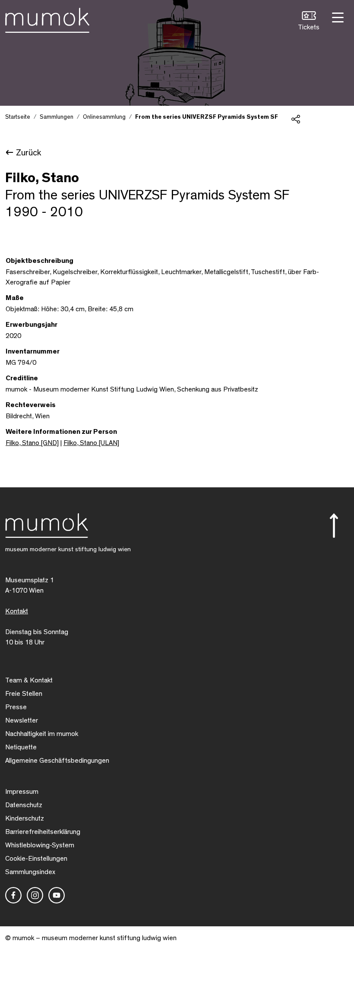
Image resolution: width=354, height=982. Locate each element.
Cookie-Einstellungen (36, 858)
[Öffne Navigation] (337, 16)
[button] (308, 22)
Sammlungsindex (30, 871)
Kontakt (16, 611)
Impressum (21, 791)
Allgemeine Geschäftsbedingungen (57, 760)
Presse (16, 707)
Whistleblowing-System (39, 845)
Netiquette (21, 747)
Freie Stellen (23, 693)
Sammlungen (56, 117)
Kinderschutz (24, 818)
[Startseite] (47, 18)
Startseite (17, 117)
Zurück (28, 152)
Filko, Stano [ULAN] (91, 442)
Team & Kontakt (29, 680)
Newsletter (21, 720)
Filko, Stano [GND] (32, 442)
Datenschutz (23, 805)
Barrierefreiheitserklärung (42, 831)
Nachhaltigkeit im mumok (41, 733)
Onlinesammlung (104, 117)
